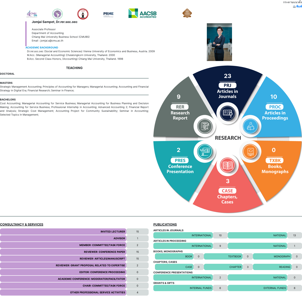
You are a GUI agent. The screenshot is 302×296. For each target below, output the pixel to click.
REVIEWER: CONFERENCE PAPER (104, 251)
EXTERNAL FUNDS (275, 288)
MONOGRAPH (282, 256)
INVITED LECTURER (113, 231)
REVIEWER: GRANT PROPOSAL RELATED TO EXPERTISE (90, 265)
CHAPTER (235, 266)
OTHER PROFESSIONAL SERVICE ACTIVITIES (97, 292)
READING (284, 266)
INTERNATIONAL (202, 235)
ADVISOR (119, 238)
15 (137, 231)
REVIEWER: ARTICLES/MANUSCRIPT (102, 258)
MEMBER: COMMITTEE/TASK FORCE (102, 245)
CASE (188, 266)
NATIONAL (279, 235)
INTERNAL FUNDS (201, 288)
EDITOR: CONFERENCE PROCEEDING (102, 272)
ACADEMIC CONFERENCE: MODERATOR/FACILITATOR (91, 278)
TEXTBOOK (234, 256)
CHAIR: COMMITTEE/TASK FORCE (104, 285)
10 (220, 235)
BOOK (188, 256)
